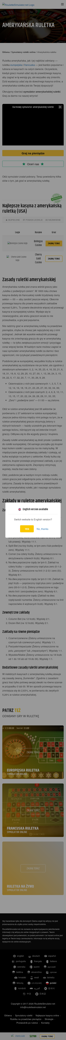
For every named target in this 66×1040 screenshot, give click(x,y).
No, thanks (42, 529)
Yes (27, 528)
